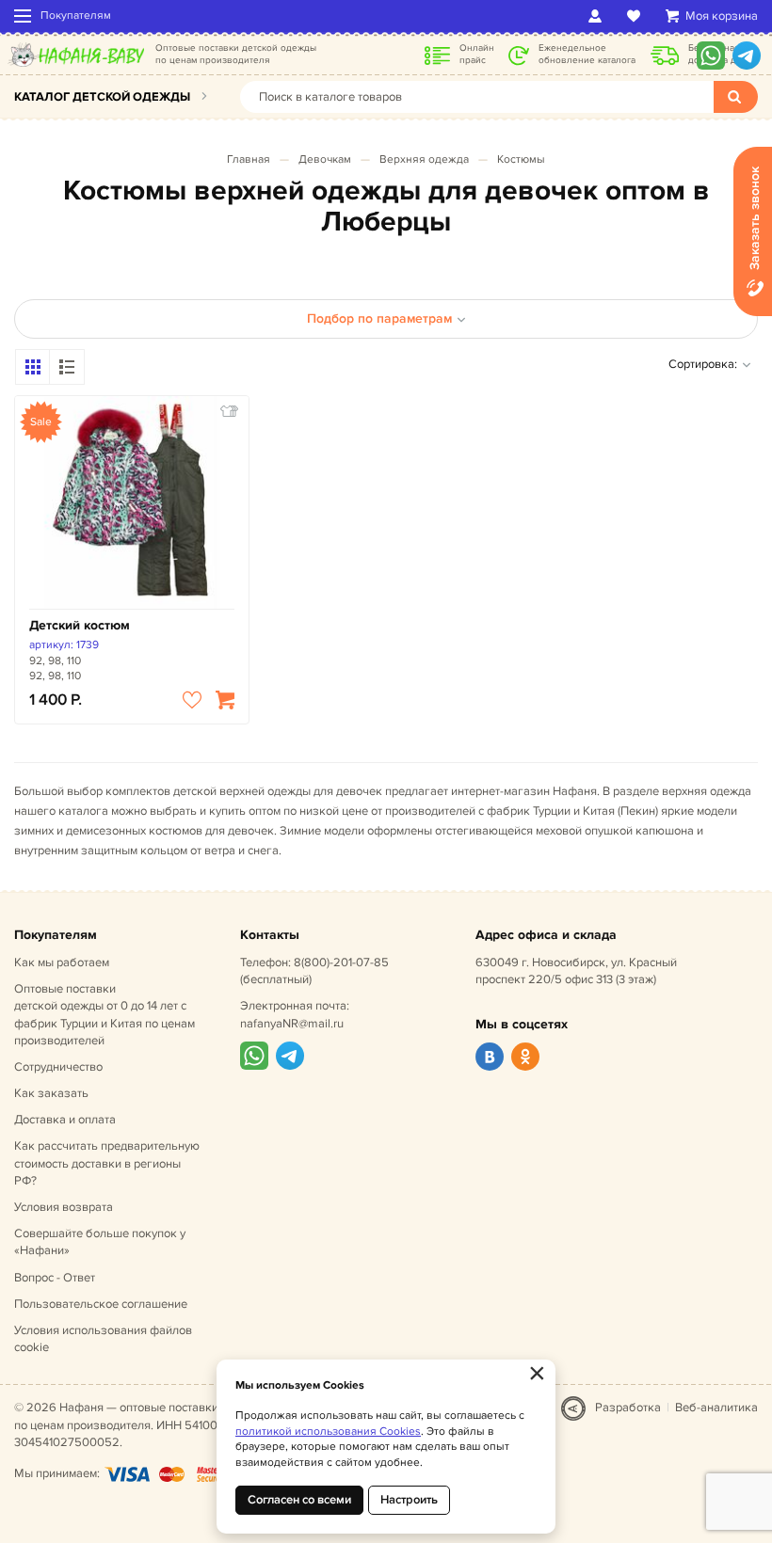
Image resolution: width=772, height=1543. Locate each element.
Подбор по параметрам (379, 318)
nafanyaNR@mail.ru (292, 1023)
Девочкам (324, 159)
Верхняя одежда (424, 159)
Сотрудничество (58, 1066)
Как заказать (51, 1093)
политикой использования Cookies (328, 1431)
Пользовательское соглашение (100, 1304)
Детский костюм (79, 625)
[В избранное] (192, 700)
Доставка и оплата (65, 1119)
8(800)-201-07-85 (341, 962)
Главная (248, 159)
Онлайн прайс (476, 54)
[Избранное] (637, 16)
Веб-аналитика (716, 1407)
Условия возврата (63, 1207)
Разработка (628, 1407)
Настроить (409, 1499)
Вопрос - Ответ (54, 1277)
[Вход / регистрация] (598, 16)
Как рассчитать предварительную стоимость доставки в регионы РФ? (107, 1162)
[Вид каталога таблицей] (67, 367)
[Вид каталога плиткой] (33, 367)
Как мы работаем (61, 962)
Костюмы (521, 159)
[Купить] (225, 700)
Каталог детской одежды (102, 96)
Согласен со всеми (299, 1499)
